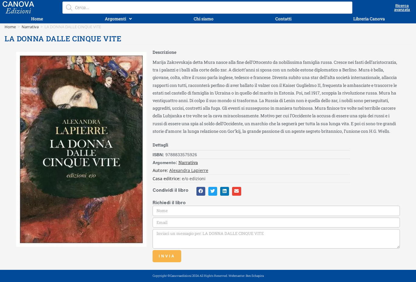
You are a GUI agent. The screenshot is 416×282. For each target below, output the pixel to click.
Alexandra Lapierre (188, 170)
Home (10, 26)
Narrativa (30, 26)
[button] (200, 191)
